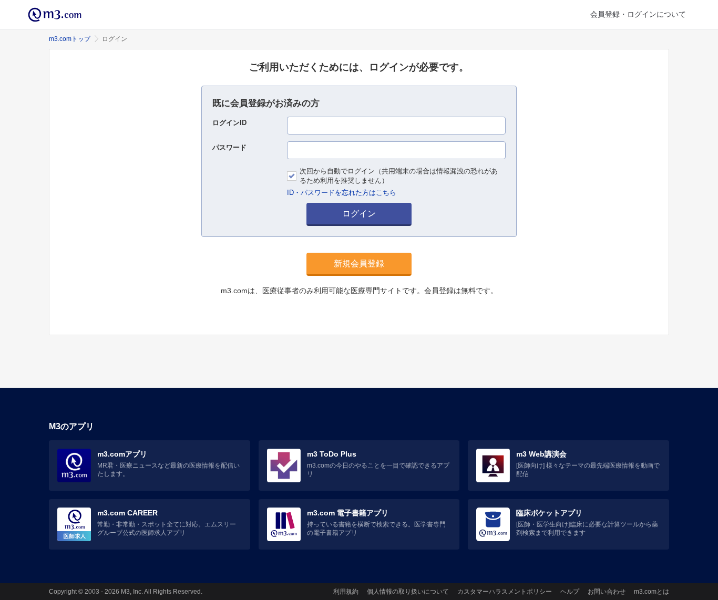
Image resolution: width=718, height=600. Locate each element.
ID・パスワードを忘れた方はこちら (341, 192)
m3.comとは (651, 591)
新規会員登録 (359, 263)
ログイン (359, 213)
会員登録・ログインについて (638, 14)
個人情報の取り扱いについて (408, 591)
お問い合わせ (606, 591)
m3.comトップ (69, 39)
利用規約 (345, 591)
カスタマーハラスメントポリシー (504, 591)
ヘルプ (569, 591)
